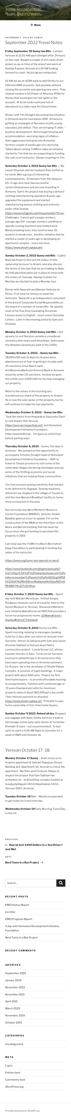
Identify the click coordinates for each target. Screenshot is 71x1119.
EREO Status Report (17, 905)
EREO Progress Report (18, 919)
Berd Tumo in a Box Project (21, 937)
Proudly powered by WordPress (22, 1110)
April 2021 (11, 1001)
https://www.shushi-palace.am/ (24, 247)
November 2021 (15, 994)
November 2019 (15, 1015)
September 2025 (15, 973)
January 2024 (13, 980)
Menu (37, 24)
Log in (9, 1065)
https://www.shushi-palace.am (23, 701)
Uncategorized (14, 1044)
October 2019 (13, 1022)
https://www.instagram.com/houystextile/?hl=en (34, 213)
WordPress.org (14, 1086)
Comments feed (15, 1079)
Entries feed (12, 1072)
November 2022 (15, 987)
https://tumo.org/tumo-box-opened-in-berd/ (32, 560)
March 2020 (12, 1008)
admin (38, 37)
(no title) (10, 912)
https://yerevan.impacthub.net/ (24, 425)
